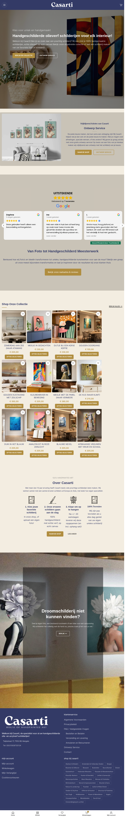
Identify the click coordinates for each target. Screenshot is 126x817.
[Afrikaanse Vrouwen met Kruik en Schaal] (89, 425)
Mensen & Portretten (102, 779)
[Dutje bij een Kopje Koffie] (64, 326)
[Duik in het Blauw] (14, 425)
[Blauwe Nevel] (64, 425)
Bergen (109, 764)
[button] (122, 225)
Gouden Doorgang (89, 345)
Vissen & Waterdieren (95, 794)
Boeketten (95, 768)
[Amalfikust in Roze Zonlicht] (39, 425)
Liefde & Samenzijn (103, 775)
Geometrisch (70, 771)
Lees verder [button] (11, 236)
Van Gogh (69, 794)
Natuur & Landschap (73, 787)
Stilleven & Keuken (88, 790)
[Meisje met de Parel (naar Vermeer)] (64, 376)
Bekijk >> (63, 633)
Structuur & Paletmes (105, 790)
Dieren (117, 768)
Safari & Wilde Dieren (99, 787)
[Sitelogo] (62, 4)
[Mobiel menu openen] (4, 4)
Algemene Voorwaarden (75, 719)
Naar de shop (83, 152)
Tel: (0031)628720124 (12, 745)
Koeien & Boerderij (87, 775)
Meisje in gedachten (39, 345)
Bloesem (86, 768)
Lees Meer (72, 534)
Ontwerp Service (103, 152)
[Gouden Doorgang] (89, 326)
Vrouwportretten (71, 798)
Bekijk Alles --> (115, 306)
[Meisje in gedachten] (39, 326)
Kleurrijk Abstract (71, 775)
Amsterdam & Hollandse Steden (92, 764)
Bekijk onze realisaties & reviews (63, 272)
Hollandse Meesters (84, 771)
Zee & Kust (97, 798)
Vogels (108, 794)
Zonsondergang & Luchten (75, 802)
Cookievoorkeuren (10, 777)
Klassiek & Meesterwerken (104, 771)
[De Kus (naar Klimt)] (89, 376)
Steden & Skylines (72, 790)
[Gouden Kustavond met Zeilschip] (14, 376)
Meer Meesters (86, 779)
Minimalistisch (70, 783)
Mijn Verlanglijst (9, 773)
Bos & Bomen (107, 768)
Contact (67, 752)
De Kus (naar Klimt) (89, 395)
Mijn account (8, 763)
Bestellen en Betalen (75, 733)
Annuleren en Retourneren (78, 743)
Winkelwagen (8, 768)
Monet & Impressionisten (87, 783)
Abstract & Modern (72, 764)
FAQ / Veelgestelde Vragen (76, 729)
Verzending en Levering (77, 738)
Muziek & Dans (104, 783)
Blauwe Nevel (64, 444)
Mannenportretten (72, 779)
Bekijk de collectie (23, 55)
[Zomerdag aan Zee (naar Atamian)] (14, 326)
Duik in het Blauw (14, 444)
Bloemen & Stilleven (72, 768)
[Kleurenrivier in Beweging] (39, 376)
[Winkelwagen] (121, 4)
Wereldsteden (85, 798)
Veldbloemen (80, 794)
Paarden (86, 787)
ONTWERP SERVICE (47, 55)
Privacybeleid (70, 724)
